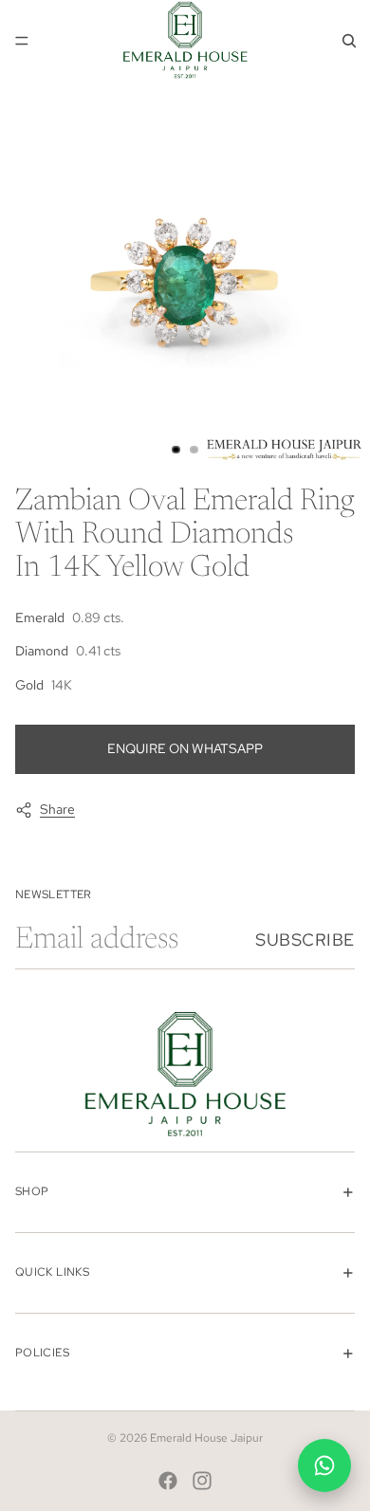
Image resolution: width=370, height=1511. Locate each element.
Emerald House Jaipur (206, 1438)
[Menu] (22, 41)
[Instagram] (202, 1480)
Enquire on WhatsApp (185, 748)
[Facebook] (168, 1480)
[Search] (349, 41)
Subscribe (305, 939)
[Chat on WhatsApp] (324, 1465)
